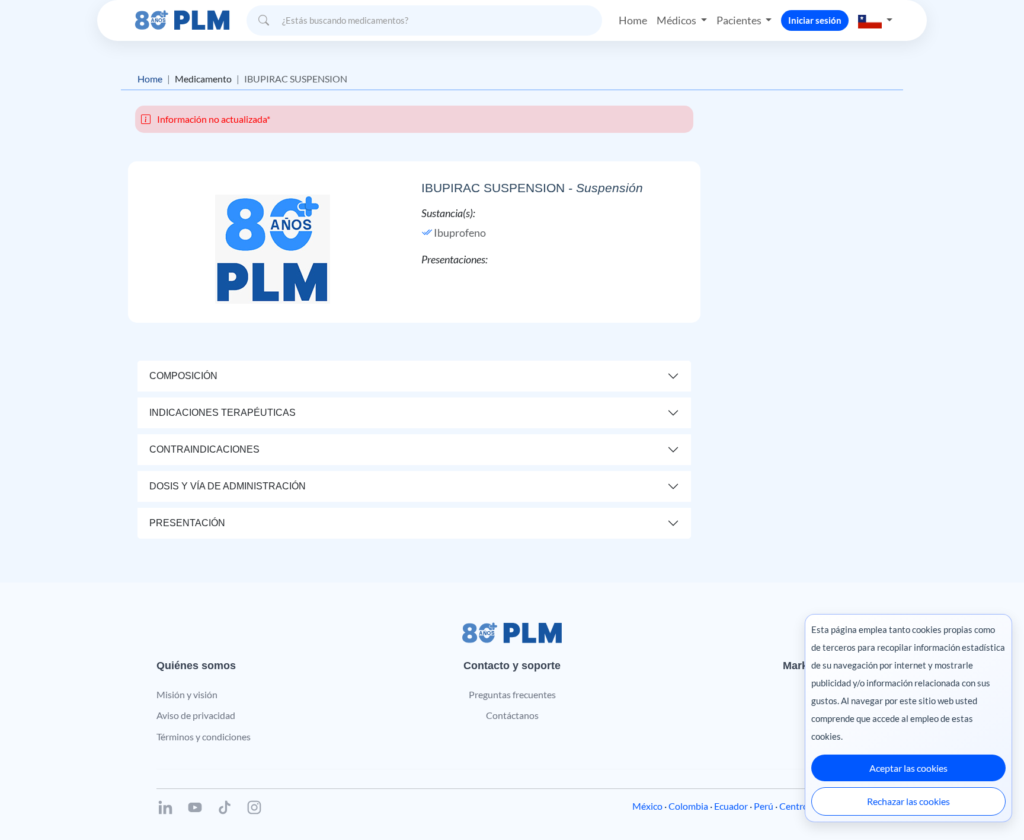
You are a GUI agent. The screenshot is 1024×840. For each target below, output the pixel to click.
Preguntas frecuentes (512, 694)
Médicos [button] (677, 20)
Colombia (688, 806)
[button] (875, 20)
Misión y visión (186, 694)
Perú (763, 806)
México (647, 806)
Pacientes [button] (739, 20)
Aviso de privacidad (195, 715)
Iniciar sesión (814, 20)
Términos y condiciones (203, 736)
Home (633, 20)
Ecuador (731, 806)
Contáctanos (512, 715)
